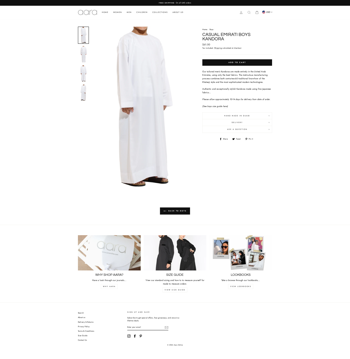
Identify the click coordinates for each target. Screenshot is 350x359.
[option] (175, 2)
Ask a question (237, 129)
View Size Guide (175, 290)
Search (81, 312)
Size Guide (82, 335)
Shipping (218, 48)
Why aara (109, 286)
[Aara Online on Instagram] (129, 336)
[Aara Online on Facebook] (134, 336)
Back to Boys (176, 211)
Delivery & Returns (85, 322)
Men (129, 12)
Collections (160, 12)
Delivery (237, 122)
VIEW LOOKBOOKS (240, 286)
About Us (178, 12)
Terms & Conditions (86, 331)
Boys (211, 29)
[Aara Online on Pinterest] (140, 336)
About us (81, 317)
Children (142, 12)
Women (117, 12)
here (225, 106)
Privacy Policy (84, 326)
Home (105, 12)
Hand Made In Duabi (237, 116)
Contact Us (82, 340)
